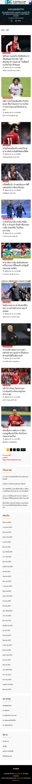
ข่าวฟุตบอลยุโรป (6, 52)
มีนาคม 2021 (7, 665)
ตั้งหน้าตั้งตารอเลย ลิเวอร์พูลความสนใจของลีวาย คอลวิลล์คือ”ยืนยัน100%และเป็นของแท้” (16, 505)
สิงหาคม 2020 (7, 689)
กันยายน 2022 (7, 576)
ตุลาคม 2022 (6, 571)
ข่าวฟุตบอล (5, 181)
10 (18, 450)
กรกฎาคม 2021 (7, 645)
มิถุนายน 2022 (7, 591)
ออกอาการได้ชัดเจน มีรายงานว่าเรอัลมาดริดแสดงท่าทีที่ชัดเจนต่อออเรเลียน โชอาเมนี (16, 497)
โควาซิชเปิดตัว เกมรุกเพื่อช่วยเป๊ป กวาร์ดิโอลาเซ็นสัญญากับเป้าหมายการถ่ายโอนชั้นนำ (19, 2)
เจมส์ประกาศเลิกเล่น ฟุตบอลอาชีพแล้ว (14, 484)
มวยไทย (5, 457)
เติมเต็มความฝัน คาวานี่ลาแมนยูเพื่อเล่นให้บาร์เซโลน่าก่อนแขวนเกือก (15, 433)
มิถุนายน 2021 (7, 650)
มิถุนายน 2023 (7, 532)
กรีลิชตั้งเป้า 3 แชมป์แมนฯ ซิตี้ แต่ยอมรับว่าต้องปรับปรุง (16, 186)
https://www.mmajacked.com (12, 460)
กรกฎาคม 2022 (7, 586)
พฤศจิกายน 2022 (8, 566)
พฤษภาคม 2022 (7, 596)
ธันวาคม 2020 (7, 679)
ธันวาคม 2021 (7, 620)
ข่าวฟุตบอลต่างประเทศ (7, 97)
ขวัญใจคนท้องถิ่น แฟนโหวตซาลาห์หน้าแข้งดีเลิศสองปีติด (15, 150)
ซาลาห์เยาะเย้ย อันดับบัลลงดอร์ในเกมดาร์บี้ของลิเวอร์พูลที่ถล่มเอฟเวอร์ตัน (15, 265)
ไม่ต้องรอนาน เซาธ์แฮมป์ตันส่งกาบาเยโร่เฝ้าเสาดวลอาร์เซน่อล (15, 308)
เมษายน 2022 (7, 601)
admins (7, 67)
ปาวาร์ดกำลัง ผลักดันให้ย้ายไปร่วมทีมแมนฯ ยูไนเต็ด (16, 478)
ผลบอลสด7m (16, 9)
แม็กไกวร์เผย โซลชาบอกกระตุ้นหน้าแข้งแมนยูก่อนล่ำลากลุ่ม (14, 391)
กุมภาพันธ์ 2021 (7, 670)
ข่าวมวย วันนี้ (7, 455)
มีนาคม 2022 (7, 606)
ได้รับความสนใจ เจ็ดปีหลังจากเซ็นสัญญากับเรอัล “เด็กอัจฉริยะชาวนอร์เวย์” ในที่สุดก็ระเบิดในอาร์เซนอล (16, 60)
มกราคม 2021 (7, 674)
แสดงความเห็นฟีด (8, 751)
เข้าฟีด (5, 746)
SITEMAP (16, 769)
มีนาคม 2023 (7, 547)
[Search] (11, 20)
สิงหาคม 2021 (7, 640)
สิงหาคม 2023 (7, 522)
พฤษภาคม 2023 (7, 537)
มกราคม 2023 (7, 557)
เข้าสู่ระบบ (6, 741)
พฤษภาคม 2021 (7, 655)
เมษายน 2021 (7, 660)
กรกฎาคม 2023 (7, 527)
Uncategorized (7, 705)
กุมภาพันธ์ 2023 (7, 552)
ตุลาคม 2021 (6, 630)
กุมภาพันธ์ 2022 (7, 611)
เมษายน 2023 (7, 542)
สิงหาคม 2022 (7, 581)
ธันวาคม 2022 (7, 561)
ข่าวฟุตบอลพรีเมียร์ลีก (7, 346)
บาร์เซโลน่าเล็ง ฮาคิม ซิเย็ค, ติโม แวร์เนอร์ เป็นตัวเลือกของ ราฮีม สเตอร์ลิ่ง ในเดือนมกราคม (16, 226)
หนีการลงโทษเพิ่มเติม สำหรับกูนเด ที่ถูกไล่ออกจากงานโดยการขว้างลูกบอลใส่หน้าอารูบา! (15, 105)
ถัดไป (23, 450)
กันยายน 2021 (7, 635)
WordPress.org (7, 756)
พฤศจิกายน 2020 (8, 684)
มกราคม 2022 (7, 616)
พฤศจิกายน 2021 (8, 625)
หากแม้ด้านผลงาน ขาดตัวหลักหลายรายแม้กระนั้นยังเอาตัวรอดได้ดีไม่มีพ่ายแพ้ (16, 352)
